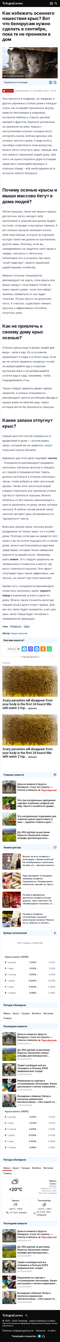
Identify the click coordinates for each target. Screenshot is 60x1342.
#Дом (26, 626)
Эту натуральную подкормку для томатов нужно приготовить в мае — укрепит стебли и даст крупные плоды (36, 820)
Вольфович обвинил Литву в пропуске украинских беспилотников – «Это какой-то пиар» (36, 1100)
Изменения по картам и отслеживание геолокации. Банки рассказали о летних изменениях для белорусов (37, 1085)
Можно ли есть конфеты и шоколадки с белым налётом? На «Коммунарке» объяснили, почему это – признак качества (39, 862)
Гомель (7, 1018)
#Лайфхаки (15, 626)
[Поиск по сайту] (56, 3)
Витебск (36, 1013)
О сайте (51, 1330)
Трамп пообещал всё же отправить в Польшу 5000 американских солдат (32, 1068)
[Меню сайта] (51, 3)
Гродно (26, 1013)
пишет (48, 445)
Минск (7, 1013)
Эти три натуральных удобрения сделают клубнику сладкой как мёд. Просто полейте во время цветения (36, 804)
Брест (16, 1013)
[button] (51, 82)
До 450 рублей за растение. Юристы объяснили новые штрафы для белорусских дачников (33, 836)
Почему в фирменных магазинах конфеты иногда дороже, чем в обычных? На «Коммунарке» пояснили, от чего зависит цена (38, 901)
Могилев (48, 1013)
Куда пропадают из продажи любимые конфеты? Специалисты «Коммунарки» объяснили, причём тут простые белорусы (39, 881)
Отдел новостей (19, 633)
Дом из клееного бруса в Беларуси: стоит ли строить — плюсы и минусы (37, 787)
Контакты (40, 1330)
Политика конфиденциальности (18, 1330)
